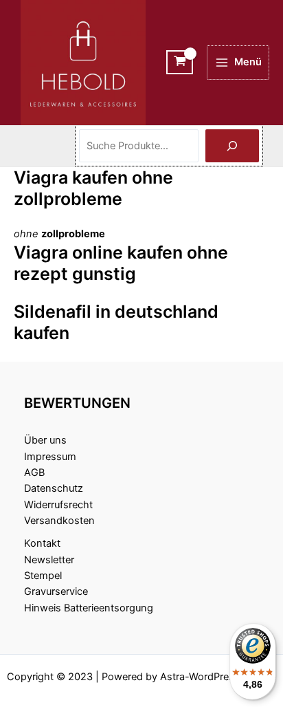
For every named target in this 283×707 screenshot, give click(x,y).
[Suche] (232, 145)
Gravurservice (56, 591)
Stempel (43, 575)
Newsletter (49, 560)
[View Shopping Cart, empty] (180, 62)
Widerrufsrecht (58, 505)
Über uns (45, 440)
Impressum (50, 456)
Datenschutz (53, 488)
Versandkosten (59, 520)
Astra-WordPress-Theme (218, 677)
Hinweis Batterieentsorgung (88, 608)
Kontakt (42, 543)
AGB (34, 472)
